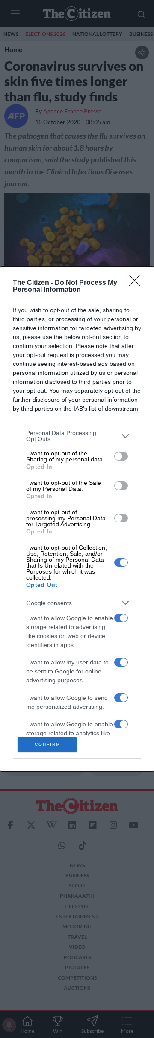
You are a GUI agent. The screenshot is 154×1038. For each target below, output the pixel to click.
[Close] (137, 283)
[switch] (121, 456)
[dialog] (77, 519)
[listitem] (77, 436)
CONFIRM (47, 744)
